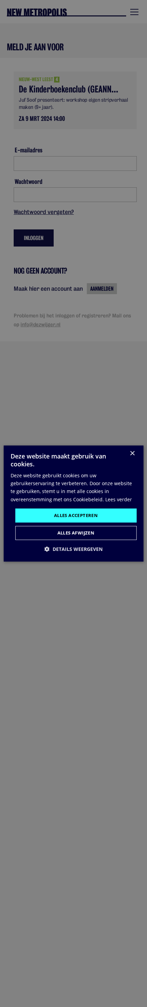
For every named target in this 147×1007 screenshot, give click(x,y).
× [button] (132, 453)
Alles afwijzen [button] (76, 533)
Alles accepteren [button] (76, 515)
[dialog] (74, 503)
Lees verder (118, 499)
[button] (73, 549)
